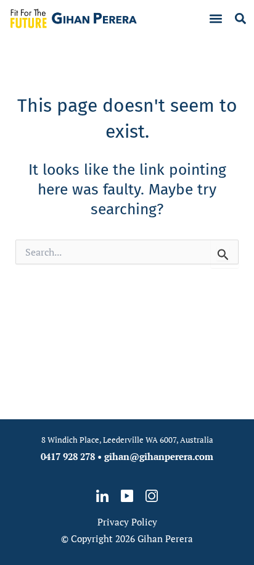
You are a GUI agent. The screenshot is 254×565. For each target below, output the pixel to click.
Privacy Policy (127, 522)
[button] (216, 19)
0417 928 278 (68, 456)
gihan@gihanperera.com (158, 456)
